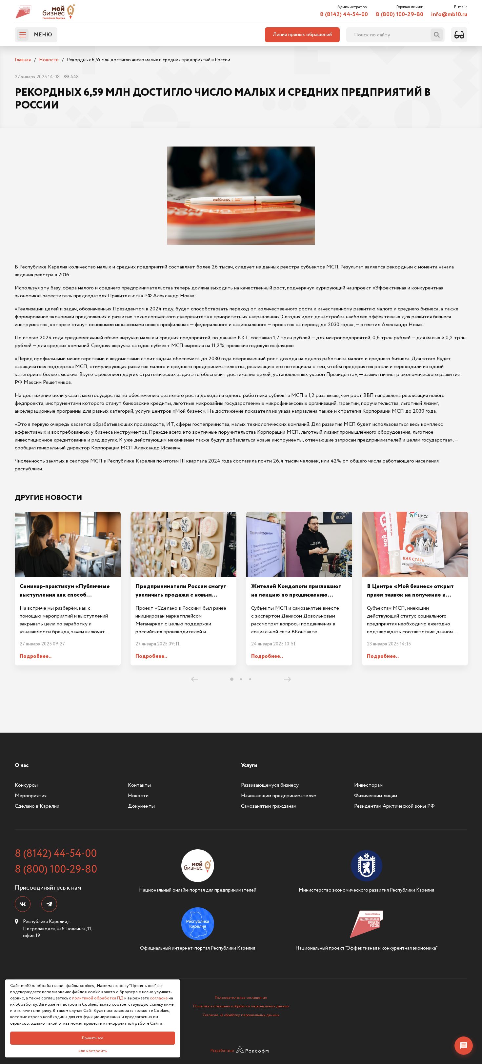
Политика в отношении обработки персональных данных (241, 1006)
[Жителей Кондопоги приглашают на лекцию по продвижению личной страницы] (299, 544)
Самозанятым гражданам (268, 806)
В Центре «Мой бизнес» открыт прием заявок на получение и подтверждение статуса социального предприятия (410, 599)
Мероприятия (31, 795)
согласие (159, 998)
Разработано (222, 1051)
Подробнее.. (35, 656)
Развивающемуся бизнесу (270, 785)
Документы (141, 806)
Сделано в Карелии (37, 806)
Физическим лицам (375, 795)
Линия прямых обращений (302, 34)
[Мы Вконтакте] (22, 904)
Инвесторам (368, 785)
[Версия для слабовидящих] (459, 34)
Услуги (249, 765)
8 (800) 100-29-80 (399, 14)
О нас (22, 765)
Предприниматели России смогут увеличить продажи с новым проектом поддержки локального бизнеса (180, 599)
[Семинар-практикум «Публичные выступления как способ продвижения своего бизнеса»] (68, 544)
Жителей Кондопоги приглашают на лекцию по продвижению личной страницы (296, 595)
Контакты (139, 785)
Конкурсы (26, 785)
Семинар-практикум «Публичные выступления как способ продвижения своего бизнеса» (65, 595)
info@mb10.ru (449, 14)
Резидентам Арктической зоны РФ (394, 806)
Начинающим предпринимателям (278, 795)
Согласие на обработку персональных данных (241, 1015)
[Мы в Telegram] (49, 904)
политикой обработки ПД (97, 998)
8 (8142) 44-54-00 (344, 14)
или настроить (92, 1051)
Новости (138, 795)
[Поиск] (437, 35)
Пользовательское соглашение (241, 997)
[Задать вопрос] (463, 1045)
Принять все (92, 1038)
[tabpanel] (68, 588)
